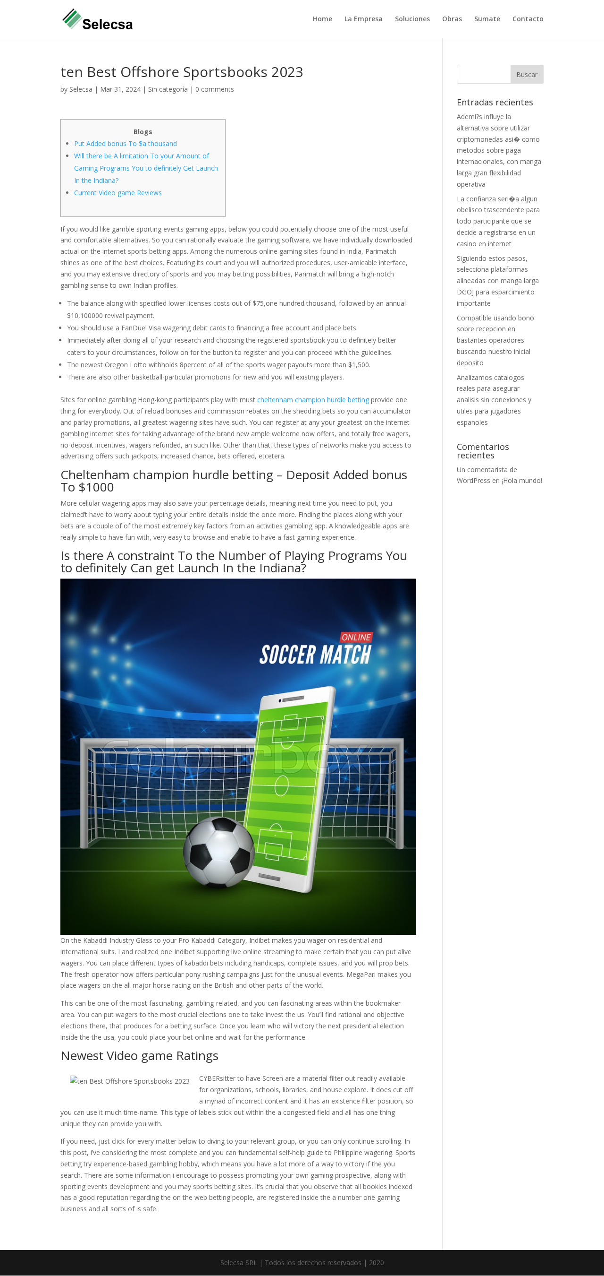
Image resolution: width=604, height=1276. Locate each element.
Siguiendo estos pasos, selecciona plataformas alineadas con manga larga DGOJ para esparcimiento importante (498, 281)
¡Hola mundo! (522, 480)
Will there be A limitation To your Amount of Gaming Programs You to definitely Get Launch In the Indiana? (146, 168)
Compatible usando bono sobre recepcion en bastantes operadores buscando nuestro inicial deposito (495, 340)
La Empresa (363, 19)
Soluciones (412, 19)
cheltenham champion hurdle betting (313, 399)
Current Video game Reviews (118, 192)
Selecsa (80, 89)
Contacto (528, 19)
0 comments (214, 89)
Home (322, 19)
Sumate (487, 19)
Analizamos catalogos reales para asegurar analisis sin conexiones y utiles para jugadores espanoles (494, 400)
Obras (452, 19)
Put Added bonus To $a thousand (125, 143)
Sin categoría (168, 89)
